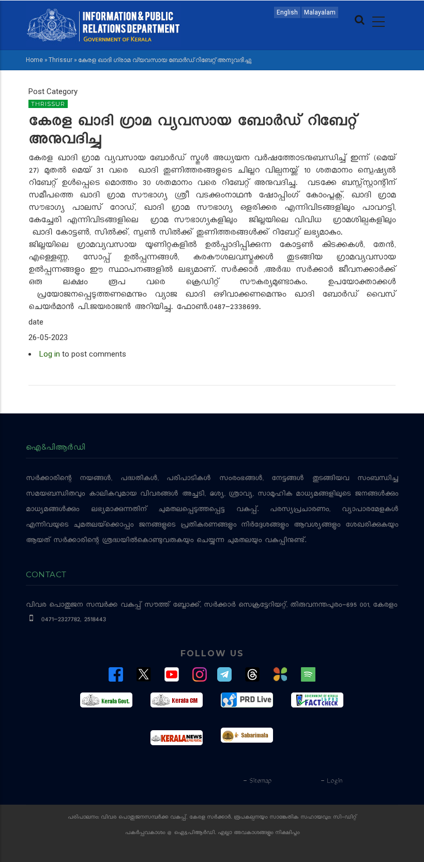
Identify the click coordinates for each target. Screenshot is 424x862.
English (287, 12)
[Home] (103, 24)
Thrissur (60, 60)
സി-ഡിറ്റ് (345, 818)
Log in (49, 354)
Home (34, 60)
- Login (331, 781)
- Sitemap (257, 781)
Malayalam (320, 12)
